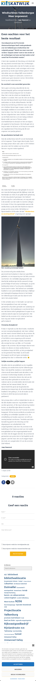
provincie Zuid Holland (12, 618)
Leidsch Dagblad (10, 598)
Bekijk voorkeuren (18, 674)
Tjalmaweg (8, 631)
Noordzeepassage (9, 605)
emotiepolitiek (8, 590)
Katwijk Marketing (9, 592)
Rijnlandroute (12, 627)
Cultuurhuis (8, 584)
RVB (22, 628)
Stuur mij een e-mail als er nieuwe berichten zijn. (16, 548)
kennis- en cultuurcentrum (14, 595)
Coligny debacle (27, 581)
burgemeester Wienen (11, 581)
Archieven (7, 565)
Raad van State (9, 620)
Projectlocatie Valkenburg (12, 612)
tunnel (18, 634)
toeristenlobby (17, 631)
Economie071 (21, 587)
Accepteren (18, 664)
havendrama (18, 590)
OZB (5, 607)
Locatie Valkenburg (23, 598)
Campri (20, 581)
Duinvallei (10, 587)
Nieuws (13, 476)
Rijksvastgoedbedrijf (16, 623)
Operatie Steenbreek (23, 605)
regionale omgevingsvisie (23, 620)
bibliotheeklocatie (15, 578)
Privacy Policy (21, 678)
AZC (5, 574)
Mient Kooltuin (9, 601)
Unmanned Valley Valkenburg (13, 642)
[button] (33, 645)
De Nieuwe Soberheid (20, 583)
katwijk (24, 590)
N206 (18, 601)
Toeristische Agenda (9, 634)
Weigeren (18, 669)
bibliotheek (13, 574)
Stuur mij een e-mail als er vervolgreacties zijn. (16, 544)
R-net (22, 618)
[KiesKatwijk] (16, 3)
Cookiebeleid (13, 678)
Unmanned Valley (10, 637)
